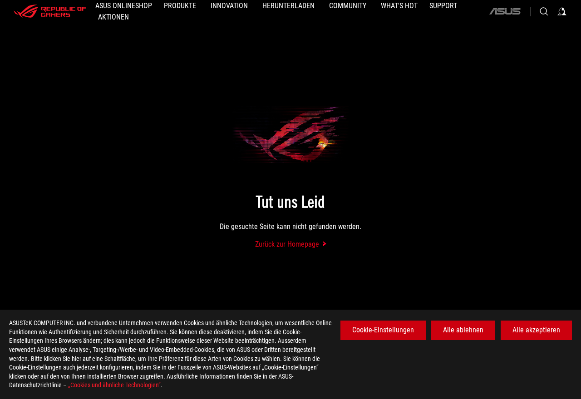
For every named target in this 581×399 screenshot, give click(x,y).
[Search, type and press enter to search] (543, 11)
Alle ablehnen (463, 330)
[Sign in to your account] (561, 11)
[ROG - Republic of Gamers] (50, 11)
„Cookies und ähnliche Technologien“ (114, 385)
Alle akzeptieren (536, 330)
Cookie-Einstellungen (383, 330)
